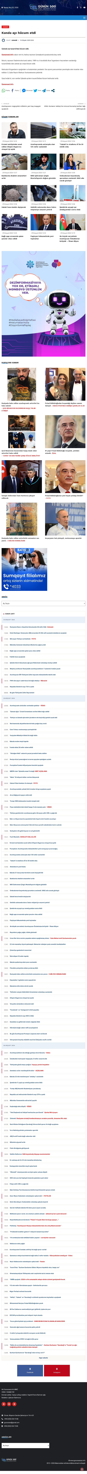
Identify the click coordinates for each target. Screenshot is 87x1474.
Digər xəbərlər (43, 1358)
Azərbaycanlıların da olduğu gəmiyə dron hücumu (30, 1053)
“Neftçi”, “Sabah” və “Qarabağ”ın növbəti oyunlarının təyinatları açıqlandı (35, 1297)
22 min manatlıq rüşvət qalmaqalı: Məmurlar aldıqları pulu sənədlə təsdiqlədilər (38, 944)
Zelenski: (38, 1118)
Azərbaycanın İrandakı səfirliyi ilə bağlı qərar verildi (28, 1249)
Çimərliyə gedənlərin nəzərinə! (20, 950)
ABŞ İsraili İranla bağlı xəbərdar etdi (22, 1136)
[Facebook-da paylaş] (15, 90)
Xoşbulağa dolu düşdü (20, 1106)
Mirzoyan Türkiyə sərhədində (23, 639)
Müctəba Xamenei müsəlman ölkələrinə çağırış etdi (28, 645)
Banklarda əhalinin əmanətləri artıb (22, 878)
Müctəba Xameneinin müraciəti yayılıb (23, 1100)
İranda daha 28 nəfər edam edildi (21, 747)
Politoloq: (35, 1226)
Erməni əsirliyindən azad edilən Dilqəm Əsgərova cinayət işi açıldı (12, 146)
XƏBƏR (5, 27)
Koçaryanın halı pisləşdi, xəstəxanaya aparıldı (63, 538)
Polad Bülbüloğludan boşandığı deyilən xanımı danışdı (65, 404)
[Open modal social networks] (53, 90)
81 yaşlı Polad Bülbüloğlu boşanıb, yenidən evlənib (62, 452)
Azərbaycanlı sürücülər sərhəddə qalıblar (27, 705)
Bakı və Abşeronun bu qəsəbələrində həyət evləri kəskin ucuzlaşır (33, 819)
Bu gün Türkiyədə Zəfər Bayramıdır (22, 692)
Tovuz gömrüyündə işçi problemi (37, 1321)
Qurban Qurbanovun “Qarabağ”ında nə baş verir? (27, 1353)
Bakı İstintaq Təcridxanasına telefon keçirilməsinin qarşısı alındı (32, 1190)
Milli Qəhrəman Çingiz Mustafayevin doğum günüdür (28, 884)
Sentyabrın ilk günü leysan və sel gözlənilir (25, 831)
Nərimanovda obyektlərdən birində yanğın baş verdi (28, 723)
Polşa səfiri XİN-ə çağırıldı (19, 1184)
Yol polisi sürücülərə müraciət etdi (22, 1004)
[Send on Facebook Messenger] (27, 90)
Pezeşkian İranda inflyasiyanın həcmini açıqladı (26, 765)
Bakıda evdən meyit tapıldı (19, 741)
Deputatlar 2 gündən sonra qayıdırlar (23, 980)
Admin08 (14, 40)
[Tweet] (37, 90)
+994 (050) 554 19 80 (11, 1419)
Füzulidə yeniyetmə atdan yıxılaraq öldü (24, 968)
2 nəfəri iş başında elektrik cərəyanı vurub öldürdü (27, 1333)
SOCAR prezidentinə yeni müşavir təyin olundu (26, 1315)
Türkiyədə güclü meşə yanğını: (29, 1064)
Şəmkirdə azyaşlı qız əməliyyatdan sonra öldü (26, 908)
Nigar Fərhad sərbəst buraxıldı (20, 1291)
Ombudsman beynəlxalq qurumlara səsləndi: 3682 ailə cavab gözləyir (72, 178)
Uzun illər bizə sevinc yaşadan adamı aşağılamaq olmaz (43, 938)
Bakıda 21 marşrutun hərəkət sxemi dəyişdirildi (26, 873)
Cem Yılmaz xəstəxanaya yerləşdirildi (23, 729)
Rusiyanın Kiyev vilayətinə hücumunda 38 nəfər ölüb (31, 627)
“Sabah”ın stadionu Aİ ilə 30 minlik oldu (23, 861)
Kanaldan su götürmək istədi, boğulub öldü (25, 1022)
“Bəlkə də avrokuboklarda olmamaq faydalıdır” (43, 1346)
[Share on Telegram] (46, 90)
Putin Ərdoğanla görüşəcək (19, 1148)
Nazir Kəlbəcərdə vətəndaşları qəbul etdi (27, 1261)
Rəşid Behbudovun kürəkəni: (34, 1220)
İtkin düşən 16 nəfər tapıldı (19, 956)
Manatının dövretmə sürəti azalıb (21, 986)
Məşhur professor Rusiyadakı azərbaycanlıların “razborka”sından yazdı (35, 669)
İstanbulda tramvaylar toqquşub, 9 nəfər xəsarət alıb (28, 1059)
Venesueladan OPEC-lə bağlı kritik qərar (24, 1339)
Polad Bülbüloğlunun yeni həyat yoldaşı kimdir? (64, 497)
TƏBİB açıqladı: (37, 1279)
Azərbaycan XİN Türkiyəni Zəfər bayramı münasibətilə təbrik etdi (33, 675)
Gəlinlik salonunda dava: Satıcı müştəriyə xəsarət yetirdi (30, 902)
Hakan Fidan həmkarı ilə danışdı (24, 783)
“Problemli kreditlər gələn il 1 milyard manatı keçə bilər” (29, 1232)
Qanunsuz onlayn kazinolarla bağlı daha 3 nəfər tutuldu (41, 1255)
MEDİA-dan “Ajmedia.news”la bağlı (28, 771)
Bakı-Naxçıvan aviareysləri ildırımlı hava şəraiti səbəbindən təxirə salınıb (36, 825)
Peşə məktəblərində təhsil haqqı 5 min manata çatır (31, 807)
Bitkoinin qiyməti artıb (17, 1142)
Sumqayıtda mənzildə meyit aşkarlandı (23, 1166)
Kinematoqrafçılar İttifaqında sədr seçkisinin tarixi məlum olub (32, 1273)
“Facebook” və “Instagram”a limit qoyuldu (24, 1010)
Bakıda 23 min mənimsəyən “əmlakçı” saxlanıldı (26, 1076)
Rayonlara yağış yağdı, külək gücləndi (23, 932)
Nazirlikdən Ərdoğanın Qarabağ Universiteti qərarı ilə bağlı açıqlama (34, 1124)
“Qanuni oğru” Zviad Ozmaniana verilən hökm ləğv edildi (29, 711)
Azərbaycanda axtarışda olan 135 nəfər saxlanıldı (27, 855)
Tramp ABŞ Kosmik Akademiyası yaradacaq (25, 1088)
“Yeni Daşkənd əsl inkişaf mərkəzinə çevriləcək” (34, 1112)
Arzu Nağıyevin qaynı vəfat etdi (21, 795)
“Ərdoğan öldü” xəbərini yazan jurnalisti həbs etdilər (28, 753)
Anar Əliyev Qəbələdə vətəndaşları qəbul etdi (30, 1196)
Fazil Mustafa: (23, 837)
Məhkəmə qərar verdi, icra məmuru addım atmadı (38, 1214)
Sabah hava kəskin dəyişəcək (14, 207)
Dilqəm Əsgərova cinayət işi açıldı (22, 998)
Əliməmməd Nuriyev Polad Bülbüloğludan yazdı (26, 1303)
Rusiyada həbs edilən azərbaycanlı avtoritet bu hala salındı (20, 407)
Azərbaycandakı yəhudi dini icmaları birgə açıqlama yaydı (30, 789)
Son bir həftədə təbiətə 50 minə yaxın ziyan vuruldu (28, 1208)
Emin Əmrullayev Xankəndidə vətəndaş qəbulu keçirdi (29, 1202)
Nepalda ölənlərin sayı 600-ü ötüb (22, 1016)
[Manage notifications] (82, 1469)
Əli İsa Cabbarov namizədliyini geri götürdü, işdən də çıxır (30, 1309)
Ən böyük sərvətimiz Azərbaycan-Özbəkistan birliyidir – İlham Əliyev (70, 238)
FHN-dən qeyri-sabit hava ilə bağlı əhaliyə (28, 681)
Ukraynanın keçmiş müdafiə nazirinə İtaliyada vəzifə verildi (30, 1040)
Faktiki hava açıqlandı (17, 657)
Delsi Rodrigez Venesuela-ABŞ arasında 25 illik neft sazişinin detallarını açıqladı (38, 633)
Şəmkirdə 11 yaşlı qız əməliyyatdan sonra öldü (26, 1082)
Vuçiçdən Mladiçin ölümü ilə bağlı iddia (23, 735)
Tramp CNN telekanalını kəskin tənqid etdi (24, 801)
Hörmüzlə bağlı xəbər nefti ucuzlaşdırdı (24, 1028)
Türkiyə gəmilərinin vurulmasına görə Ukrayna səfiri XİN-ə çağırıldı (33, 813)
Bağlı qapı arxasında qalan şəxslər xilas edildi (26, 914)
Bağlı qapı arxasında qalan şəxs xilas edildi (25, 651)
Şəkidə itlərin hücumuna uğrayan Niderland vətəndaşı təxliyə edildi (33, 663)
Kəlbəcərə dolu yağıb (17, 1243)
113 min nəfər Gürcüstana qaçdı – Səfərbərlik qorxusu (28, 1285)
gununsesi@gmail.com (11, 1422)
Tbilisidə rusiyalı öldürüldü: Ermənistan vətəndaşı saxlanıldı (31, 992)
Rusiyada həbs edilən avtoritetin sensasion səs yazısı (20, 539)
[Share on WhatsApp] (6, 90)
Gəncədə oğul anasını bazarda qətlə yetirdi (25, 1327)
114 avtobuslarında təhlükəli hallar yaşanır (32, 1237)
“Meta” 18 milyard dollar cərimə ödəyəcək (24, 777)
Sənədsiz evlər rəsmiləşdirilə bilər (27, 1070)
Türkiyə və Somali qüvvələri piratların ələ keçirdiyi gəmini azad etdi (33, 717)
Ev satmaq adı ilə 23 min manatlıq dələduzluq (25, 1160)
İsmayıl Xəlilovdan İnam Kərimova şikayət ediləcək (18, 497)
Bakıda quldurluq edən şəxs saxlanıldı (23, 962)
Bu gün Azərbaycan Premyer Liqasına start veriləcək (28, 1034)
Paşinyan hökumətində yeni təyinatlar (23, 920)
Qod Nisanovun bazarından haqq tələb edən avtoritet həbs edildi (21, 453)
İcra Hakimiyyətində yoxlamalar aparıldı (24, 1130)
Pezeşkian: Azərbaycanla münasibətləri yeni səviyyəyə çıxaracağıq (33, 849)
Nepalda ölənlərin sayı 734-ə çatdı (22, 686)
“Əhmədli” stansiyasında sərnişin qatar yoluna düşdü (28, 1172)
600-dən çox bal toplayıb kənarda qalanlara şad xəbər (29, 1178)
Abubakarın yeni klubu (18, 867)
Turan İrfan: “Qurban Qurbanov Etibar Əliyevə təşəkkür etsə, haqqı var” (35, 1267)
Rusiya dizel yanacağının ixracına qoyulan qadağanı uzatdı (30, 759)
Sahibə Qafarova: (30, 1154)
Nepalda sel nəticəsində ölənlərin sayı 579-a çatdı (27, 1094)
